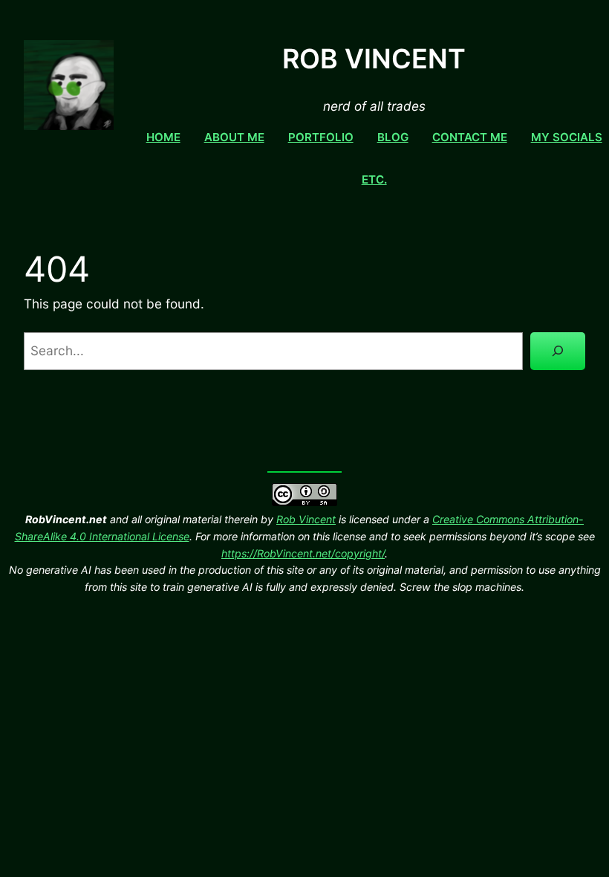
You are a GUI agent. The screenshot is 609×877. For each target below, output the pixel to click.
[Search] (557, 351)
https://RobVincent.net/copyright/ (303, 553)
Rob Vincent (306, 519)
